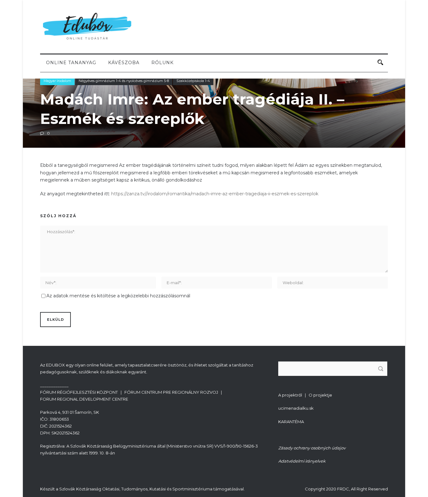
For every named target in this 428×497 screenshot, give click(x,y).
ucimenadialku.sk (296, 408)
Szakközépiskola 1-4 (193, 81)
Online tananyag (71, 62)
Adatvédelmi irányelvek (302, 461)
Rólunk (162, 62)
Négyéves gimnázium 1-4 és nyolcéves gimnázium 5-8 (124, 81)
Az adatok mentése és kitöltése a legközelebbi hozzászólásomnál (118, 296)
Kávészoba (123, 62)
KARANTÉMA (291, 421)
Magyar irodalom (57, 81)
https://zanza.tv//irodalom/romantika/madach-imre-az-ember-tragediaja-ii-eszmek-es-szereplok (214, 194)
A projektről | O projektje (305, 394)
